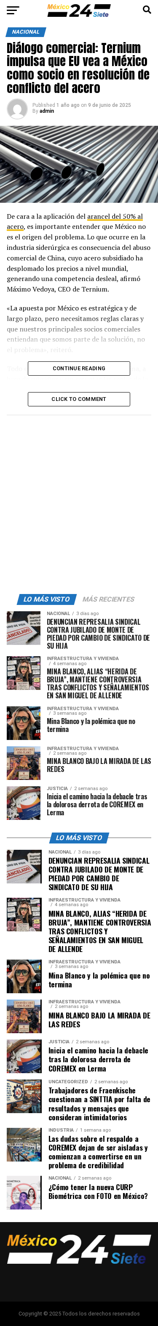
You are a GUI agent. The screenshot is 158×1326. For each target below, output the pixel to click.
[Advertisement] (79, 502)
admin (47, 111)
